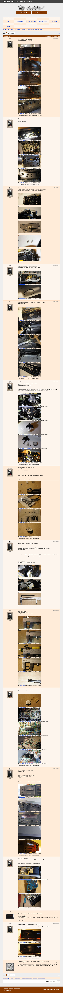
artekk (10, 911)
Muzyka (20, 23)
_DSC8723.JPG (22, 233)
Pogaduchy (54, 23)
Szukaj (17, 1)
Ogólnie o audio (20, 18)
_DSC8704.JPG (22, 348)
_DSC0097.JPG (22, 643)
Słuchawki (31, 18)
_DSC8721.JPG (22, 205)
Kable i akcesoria (43, 21)
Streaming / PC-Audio (31, 21)
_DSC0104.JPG (22, 536)
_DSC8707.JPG (22, 893)
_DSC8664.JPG (22, 154)
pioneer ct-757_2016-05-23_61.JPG (25, 434)
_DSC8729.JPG (22, 508)
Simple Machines (17, 988)
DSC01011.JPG (22, 797)
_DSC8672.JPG (22, 140)
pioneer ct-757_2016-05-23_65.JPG (25, 448)
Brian (58, 989)
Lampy (8, 21)
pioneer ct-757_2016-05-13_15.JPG (25, 763)
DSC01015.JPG (22, 825)
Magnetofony (43, 18)
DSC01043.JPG (22, 853)
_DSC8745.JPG (22, 376)
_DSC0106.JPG (22, 707)
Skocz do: (47, 981)
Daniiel (49, 989)
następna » (12, 33)
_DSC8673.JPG (22, 298)
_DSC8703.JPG (22, 334)
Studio (8, 23)
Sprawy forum (43, 23)
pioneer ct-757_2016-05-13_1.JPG (25, 721)
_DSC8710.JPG (22, 168)
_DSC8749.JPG (22, 99)
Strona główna (6, 1)
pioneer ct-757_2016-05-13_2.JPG (25, 735)
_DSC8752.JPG (22, 57)
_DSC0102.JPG (22, 671)
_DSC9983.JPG (22, 605)
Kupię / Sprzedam (31, 23)
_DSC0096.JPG (22, 629)
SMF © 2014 (11, 988)
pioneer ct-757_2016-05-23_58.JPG (25, 420)
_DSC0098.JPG (22, 657)
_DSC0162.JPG (22, 685)
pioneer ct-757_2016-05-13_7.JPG (25, 749)
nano (10, 38)
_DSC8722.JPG (22, 219)
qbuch (10, 960)
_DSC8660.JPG (22, 113)
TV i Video (54, 21)
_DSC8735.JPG (22, 942)
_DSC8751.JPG (22, 71)
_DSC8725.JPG (22, 591)
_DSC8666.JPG (22, 284)
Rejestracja (29, 1)
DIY (54, 18)
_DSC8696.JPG (22, 522)
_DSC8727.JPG (22, 494)
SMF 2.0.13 (6, 988)
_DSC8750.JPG (22, 85)
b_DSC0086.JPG (22, 462)
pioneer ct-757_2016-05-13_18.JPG (25, 879)
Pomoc (12, 1)
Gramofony (20, 21)
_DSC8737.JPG (22, 362)
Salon (8, 26)
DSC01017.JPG (22, 839)
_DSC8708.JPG (22, 320)
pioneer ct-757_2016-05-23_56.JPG (25, 406)
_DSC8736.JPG (22, 956)
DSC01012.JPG (22, 811)
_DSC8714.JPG (22, 182)
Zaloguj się (22, 1)
